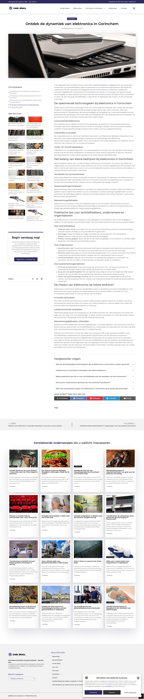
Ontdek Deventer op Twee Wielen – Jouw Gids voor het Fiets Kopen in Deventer (23, 472)
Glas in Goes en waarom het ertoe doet (87, 562)
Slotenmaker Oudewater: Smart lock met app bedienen (34, 165)
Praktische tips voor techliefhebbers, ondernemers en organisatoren (26, 101)
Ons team (55, 670)
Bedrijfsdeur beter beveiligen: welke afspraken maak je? (16, 205)
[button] (138, 678)
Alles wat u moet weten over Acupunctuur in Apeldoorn (117, 562)
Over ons (55, 667)
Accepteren (93, 692)
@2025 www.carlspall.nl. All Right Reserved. (22, 696)
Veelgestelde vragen (16, 107)
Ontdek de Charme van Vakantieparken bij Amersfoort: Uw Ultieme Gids (86, 472)
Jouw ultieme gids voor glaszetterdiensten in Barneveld (55, 562)
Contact (124, 8)
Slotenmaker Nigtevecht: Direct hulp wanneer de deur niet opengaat (34, 125)
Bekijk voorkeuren (130, 692)
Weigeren (112, 692)
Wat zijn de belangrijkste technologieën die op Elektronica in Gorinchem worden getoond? (95, 364)
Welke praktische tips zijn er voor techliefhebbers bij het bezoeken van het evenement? (95, 376)
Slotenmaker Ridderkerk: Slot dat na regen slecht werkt (15, 165)
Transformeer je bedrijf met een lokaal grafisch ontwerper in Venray (22, 562)
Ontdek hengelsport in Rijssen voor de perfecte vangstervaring (88, 516)
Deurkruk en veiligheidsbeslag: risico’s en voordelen (16, 178)
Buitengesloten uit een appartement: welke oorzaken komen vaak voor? (35, 218)
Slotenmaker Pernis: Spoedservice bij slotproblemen (14, 138)
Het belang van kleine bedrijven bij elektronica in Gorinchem (25, 97)
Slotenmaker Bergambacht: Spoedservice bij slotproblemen (35, 152)
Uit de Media (64, 8)
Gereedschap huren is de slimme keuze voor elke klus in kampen (22, 607)
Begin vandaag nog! (26, 237)
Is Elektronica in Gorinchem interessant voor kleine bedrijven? (95, 370)
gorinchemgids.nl (100, 85)
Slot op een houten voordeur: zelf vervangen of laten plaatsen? (16, 192)
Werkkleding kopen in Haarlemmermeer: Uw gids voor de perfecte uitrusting (120, 472)
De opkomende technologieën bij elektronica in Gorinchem (25, 92)
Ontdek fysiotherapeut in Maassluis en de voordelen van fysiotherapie (118, 608)
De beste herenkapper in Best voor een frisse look (56, 516)
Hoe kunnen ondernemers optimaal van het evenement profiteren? (95, 382)
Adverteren (113, 8)
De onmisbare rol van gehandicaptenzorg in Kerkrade (87, 607)
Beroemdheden (57, 660)
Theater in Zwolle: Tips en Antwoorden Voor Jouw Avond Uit (23, 516)
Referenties (77, 8)
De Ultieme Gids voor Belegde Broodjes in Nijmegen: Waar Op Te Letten (55, 472)
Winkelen (72, 19)
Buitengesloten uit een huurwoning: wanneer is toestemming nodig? (34, 178)
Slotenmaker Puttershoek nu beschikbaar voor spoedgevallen (16, 152)
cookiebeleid (107, 686)
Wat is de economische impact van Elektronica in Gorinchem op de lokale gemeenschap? (95, 389)
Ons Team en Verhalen (94, 8)
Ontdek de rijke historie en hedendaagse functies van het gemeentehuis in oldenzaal (54, 608)
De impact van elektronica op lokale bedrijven (24, 105)
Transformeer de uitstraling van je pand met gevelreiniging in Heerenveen (120, 517)
